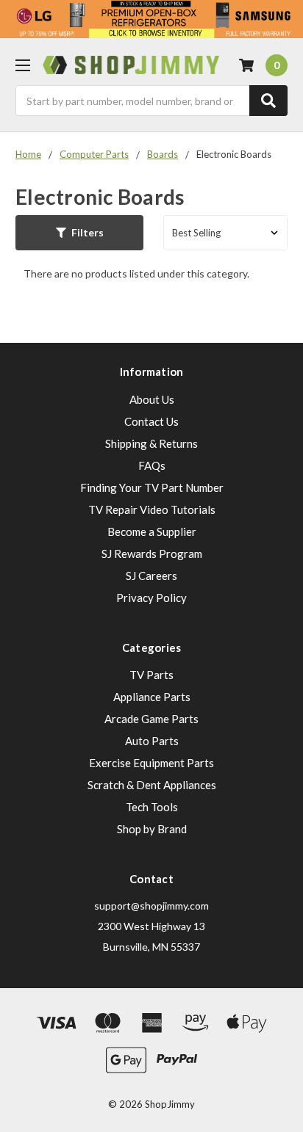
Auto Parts (152, 740)
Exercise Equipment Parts (151, 762)
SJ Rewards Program (151, 553)
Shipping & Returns (151, 443)
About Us (151, 399)
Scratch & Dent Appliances (152, 784)
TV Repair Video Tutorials (151, 509)
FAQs (151, 465)
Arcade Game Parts (151, 718)
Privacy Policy (151, 597)
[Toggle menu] (22, 65)
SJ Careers (151, 575)
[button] (79, 232)
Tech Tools (152, 806)
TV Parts (151, 674)
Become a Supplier (151, 531)
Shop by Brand (152, 828)
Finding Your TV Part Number (152, 487)
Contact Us (151, 421)
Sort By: (137, 233)
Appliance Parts (151, 696)
